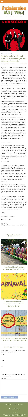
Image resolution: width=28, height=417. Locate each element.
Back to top (13, 412)
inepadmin (7, 64)
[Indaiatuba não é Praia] (14, 10)
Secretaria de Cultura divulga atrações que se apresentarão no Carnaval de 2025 (14, 303)
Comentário (3, 378)
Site (2, 366)
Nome (3, 354)
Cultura (4, 54)
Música (10, 54)
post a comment (24, 64)
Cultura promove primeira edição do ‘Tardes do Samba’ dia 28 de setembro (14, 339)
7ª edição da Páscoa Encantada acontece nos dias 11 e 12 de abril (14, 268)
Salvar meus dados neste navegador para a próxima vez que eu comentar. (13, 375)
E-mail (2, 360)
